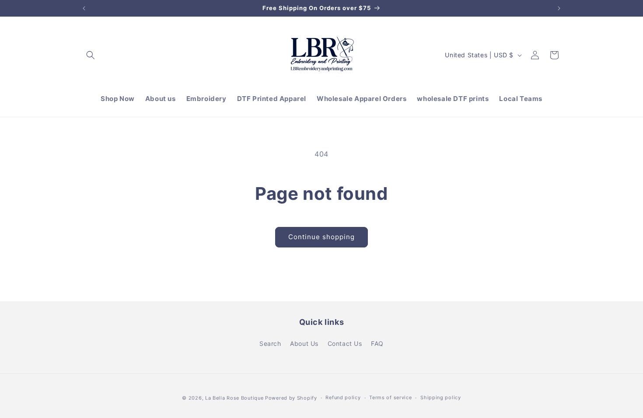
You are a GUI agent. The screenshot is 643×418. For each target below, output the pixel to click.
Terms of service (390, 397)
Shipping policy (440, 397)
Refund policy (342, 397)
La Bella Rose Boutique (234, 398)
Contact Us (345, 343)
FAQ (377, 343)
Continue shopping (321, 237)
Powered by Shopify (291, 398)
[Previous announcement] (84, 8)
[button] (90, 55)
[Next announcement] (559, 8)
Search (270, 343)
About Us (304, 343)
